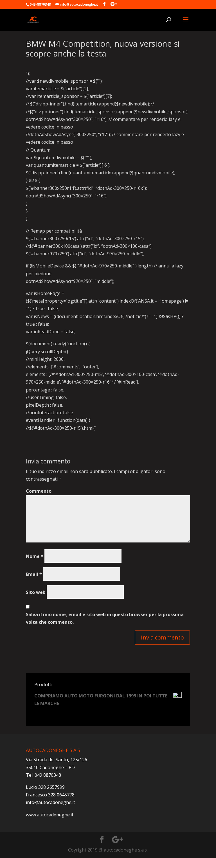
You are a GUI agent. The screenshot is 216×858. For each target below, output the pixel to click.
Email (34, 574)
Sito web (36, 592)
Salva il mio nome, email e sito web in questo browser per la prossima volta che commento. (105, 618)
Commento (38, 491)
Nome (34, 556)
